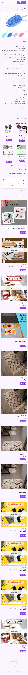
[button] (3, 183)
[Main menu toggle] (2, 2)
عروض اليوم (14, 659)
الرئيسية (25, 165)
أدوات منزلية (19, 165)
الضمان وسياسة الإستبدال (14, 663)
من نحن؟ (14, 665)
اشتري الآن (22, 141)
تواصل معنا (14, 666)
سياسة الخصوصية (14, 661)
